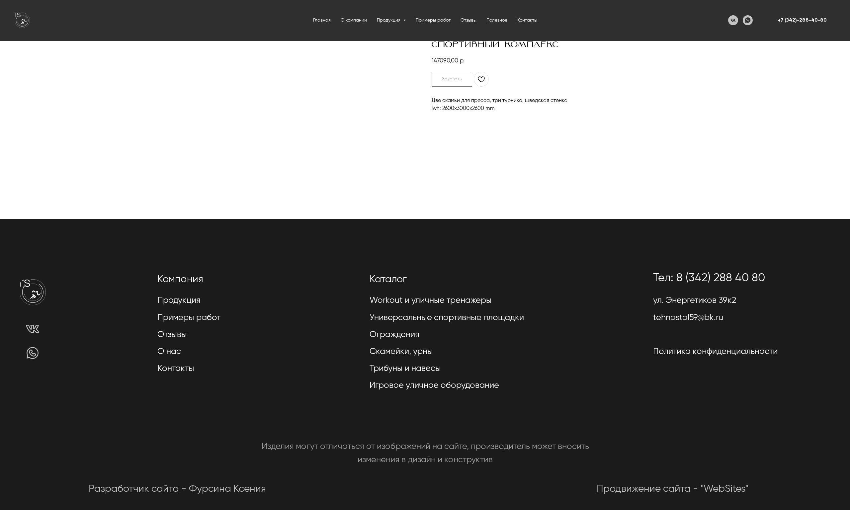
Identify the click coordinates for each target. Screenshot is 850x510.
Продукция (179, 300)
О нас (169, 351)
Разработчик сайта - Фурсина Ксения (177, 489)
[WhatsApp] (748, 20)
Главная (322, 20)
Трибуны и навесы (405, 368)
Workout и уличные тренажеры (431, 300)
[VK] (733, 20)
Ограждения (394, 334)
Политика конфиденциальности (715, 351)
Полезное (496, 20)
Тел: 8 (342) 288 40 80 (709, 278)
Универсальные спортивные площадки (447, 317)
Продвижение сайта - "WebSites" (672, 489)
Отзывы (468, 20)
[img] (32, 328)
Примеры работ (433, 20)
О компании (354, 20)
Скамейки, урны (401, 351)
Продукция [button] (389, 20)
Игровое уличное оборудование (434, 385)
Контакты (527, 20)
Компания (180, 280)
